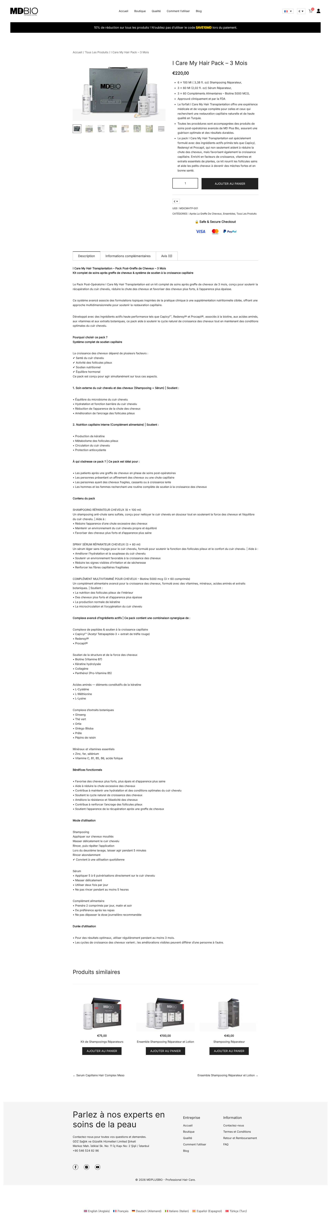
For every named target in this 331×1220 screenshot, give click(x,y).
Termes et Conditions (237, 1131)
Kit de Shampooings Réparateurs (102, 1041)
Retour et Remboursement (240, 1138)
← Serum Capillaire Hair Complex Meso (98, 1075)
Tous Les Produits (96, 52)
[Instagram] (86, 1167)
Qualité (156, 11)
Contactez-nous (233, 1125)
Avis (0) (166, 256)
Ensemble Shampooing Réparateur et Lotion (165, 1041)
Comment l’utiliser (178, 11)
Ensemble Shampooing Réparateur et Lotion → (228, 1075)
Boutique (140, 11)
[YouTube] (97, 1167)
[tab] (86, 255)
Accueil (123, 11)
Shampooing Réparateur (229, 1041)
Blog (199, 11)
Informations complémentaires (128, 256)
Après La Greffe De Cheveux (205, 213)
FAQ (225, 1144)
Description (86, 256)
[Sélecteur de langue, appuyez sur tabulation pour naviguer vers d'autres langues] (288, 11)
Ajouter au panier (230, 183)
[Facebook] (75, 1167)
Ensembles (229, 213)
